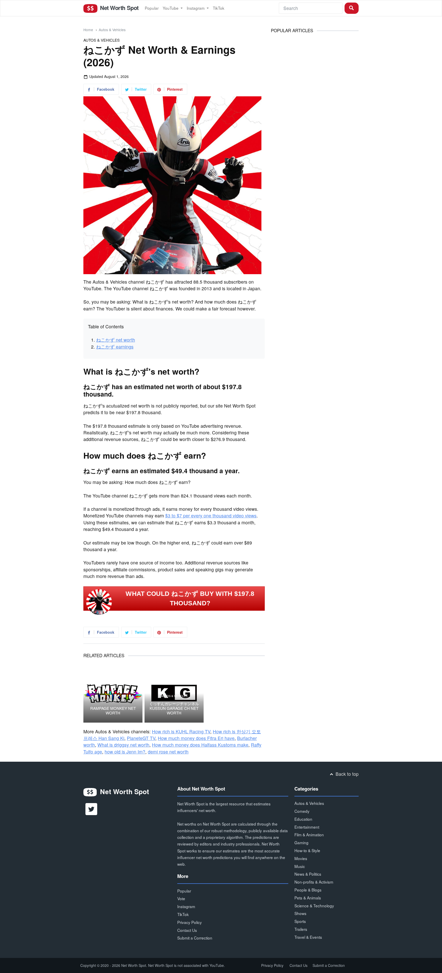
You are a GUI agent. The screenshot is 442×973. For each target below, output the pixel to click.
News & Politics (307, 874)
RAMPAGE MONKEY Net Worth (113, 710)
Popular (152, 8)
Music (299, 866)
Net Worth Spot (118, 8)
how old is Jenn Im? (125, 751)
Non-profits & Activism (313, 882)
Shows (300, 913)
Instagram (196, 8)
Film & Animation (309, 834)
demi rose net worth (168, 751)
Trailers (300, 929)
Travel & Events (308, 937)
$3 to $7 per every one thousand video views (211, 515)
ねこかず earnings (115, 346)
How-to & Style (307, 850)
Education (303, 819)
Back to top (346, 774)
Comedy (302, 811)
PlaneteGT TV (141, 738)
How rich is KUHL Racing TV (181, 731)
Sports (300, 921)
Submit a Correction (194, 938)
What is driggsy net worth (123, 745)
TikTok (218, 8)
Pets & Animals (307, 897)
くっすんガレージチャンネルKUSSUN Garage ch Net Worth (174, 708)
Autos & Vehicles (112, 29)
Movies (300, 858)
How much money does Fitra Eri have (196, 738)
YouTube (171, 8)
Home (88, 29)
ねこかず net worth (115, 340)
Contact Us (187, 930)
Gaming (301, 842)
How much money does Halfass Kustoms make (200, 745)
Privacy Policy (189, 922)
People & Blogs (308, 890)
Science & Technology (314, 905)
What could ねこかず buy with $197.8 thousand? (190, 598)
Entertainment (306, 827)
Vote (181, 898)
